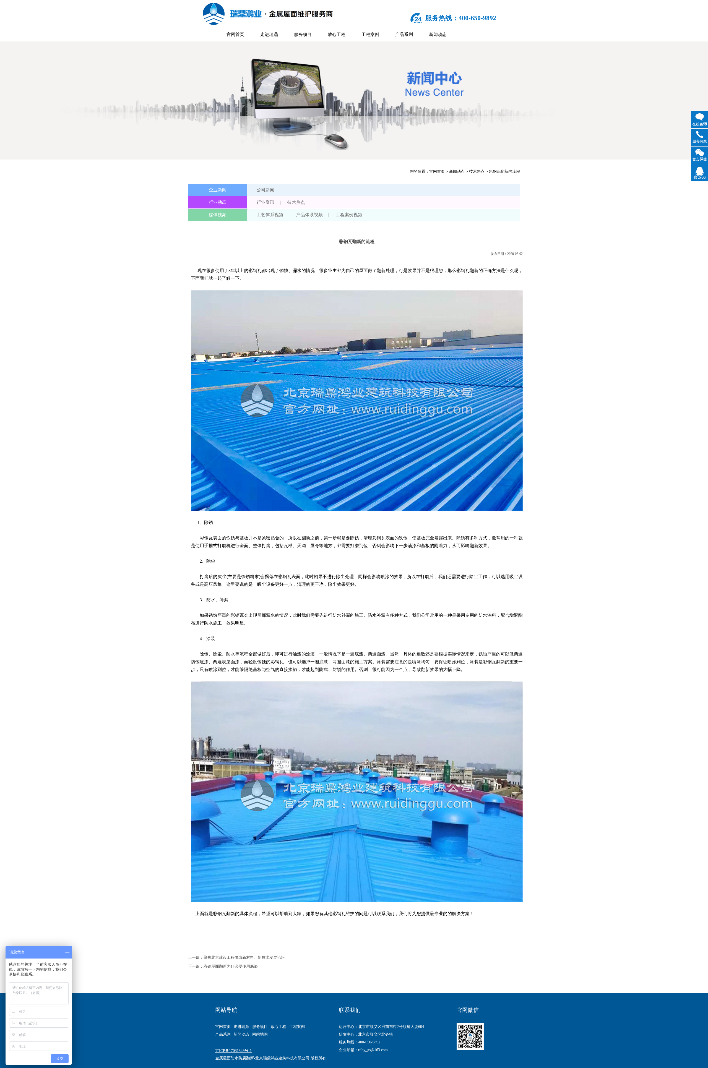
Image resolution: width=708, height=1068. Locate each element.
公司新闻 (265, 189)
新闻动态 (438, 34)
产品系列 (404, 34)
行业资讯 (265, 202)
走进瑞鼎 (269, 34)
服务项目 (303, 34)
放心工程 (336, 34)
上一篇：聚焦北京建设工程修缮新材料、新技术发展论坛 (236, 957)
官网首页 (235, 34)
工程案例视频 (349, 214)
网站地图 (260, 1034)
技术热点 (477, 171)
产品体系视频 (309, 214)
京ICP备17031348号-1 (233, 1051)
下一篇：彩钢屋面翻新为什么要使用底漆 (223, 966)
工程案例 (370, 34)
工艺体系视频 (270, 214)
